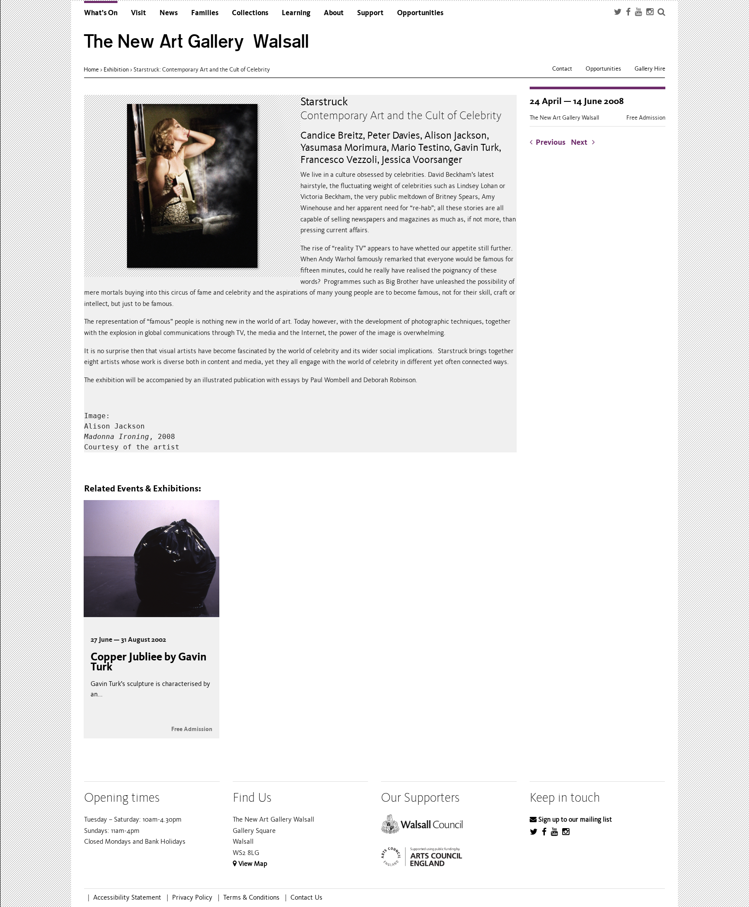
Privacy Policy (192, 897)
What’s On (100, 12)
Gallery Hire (650, 68)
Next (581, 142)
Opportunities (420, 12)
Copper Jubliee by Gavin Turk (148, 661)
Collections (250, 12)
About (334, 12)
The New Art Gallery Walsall (196, 41)
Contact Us (306, 897)
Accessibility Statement (127, 897)
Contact (562, 68)
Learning (296, 12)
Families (204, 12)
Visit (138, 12)
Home (91, 69)
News (169, 12)
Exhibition (116, 69)
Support (370, 12)
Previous (550, 142)
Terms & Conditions (251, 897)
